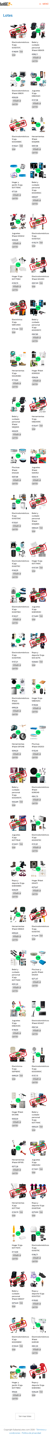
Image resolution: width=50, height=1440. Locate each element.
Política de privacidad (31, 1433)
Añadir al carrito (36, 59)
